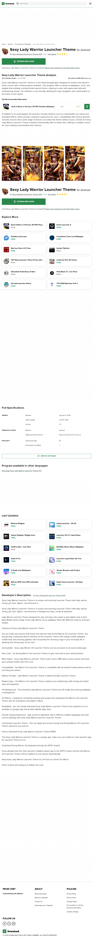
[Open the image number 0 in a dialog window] (12, 163)
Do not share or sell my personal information (75, 906)
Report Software (48, 456)
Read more (88, 78)
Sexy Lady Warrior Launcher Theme (50, 49)
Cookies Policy (72, 902)
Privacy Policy (71, 894)
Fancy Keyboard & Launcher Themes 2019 (50, 595)
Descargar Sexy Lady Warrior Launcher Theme (20, 471)
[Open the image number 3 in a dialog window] (75, 163)
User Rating (52, 54)
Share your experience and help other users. (62, 68)
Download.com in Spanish (44, 905)
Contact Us (38, 902)
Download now (25, 61)
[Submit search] (18, 3)
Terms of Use (71, 898)
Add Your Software (41, 898)
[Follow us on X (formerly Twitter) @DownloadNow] (9, 923)
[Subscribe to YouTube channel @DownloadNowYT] (13, 923)
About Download (40, 894)
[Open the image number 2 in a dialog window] (54, 163)
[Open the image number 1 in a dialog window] (33, 163)
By (26, 54)
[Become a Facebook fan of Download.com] (4, 923)
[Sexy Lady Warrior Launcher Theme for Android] (5, 51)
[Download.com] (8, 3)
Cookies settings (72, 912)
